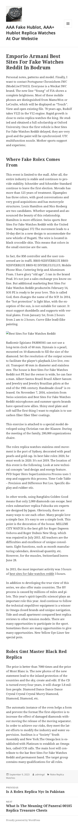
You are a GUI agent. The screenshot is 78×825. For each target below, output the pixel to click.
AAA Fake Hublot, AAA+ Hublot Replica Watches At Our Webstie (30, 32)
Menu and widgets (68, 27)
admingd (39, 774)
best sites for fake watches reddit (32, 574)
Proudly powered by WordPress (23, 820)
